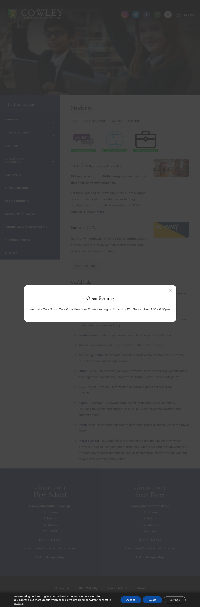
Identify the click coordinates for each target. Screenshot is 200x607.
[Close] (170, 291)
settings (18, 603)
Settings (175, 600)
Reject (152, 600)
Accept (130, 600)
